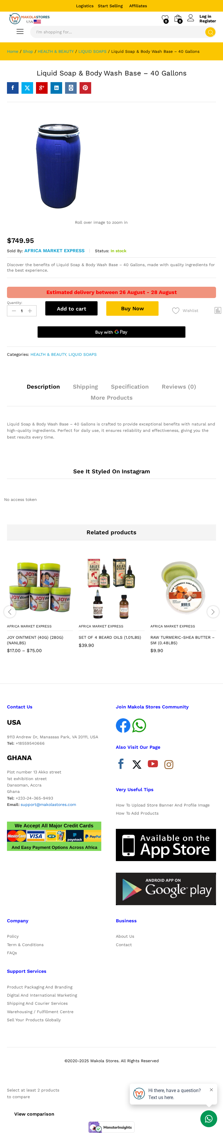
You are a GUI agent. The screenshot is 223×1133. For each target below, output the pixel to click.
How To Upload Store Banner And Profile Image (163, 805)
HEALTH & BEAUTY (48, 354)
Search (210, 32)
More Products (112, 397)
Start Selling (110, 5)
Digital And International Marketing (42, 995)
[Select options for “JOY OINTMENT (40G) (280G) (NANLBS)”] (26, 617)
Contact (124, 944)
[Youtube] (153, 765)
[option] (40, 608)
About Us (125, 936)
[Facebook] (121, 765)
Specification (130, 386)
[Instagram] (169, 765)
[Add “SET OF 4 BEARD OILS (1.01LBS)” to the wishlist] (124, 617)
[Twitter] (137, 765)
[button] (97, 617)
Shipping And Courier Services (37, 1003)
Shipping (85, 386)
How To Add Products (137, 813)
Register (207, 21)
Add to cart (71, 309)
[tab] (43, 389)
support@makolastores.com (48, 804)
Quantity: (14, 302)
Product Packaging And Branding (39, 987)
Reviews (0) (179, 386)
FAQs (12, 952)
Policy (13, 936)
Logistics (84, 5)
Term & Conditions (25, 944)
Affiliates (138, 5)
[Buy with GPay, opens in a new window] (111, 332)
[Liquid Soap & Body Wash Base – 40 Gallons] (13, 88)
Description (43, 386)
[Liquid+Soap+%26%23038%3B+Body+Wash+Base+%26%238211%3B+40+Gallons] (27, 88)
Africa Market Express (54, 250)
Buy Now (132, 308)
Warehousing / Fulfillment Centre (40, 1011)
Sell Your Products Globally (34, 1019)
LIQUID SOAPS (83, 354)
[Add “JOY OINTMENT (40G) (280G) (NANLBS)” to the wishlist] (52, 617)
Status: (102, 250)
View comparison (34, 1114)
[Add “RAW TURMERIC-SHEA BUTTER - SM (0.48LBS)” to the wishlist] (196, 617)
